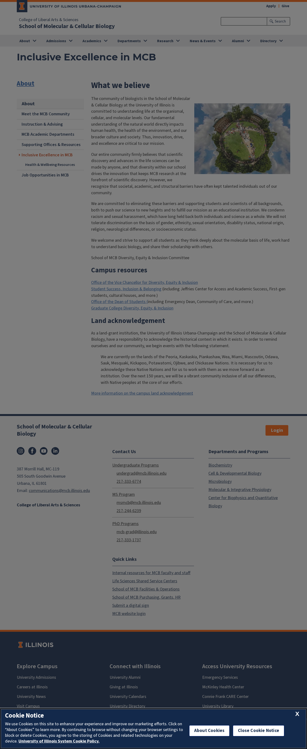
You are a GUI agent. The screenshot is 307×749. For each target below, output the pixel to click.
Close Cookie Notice (258, 730)
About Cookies (209, 730)
